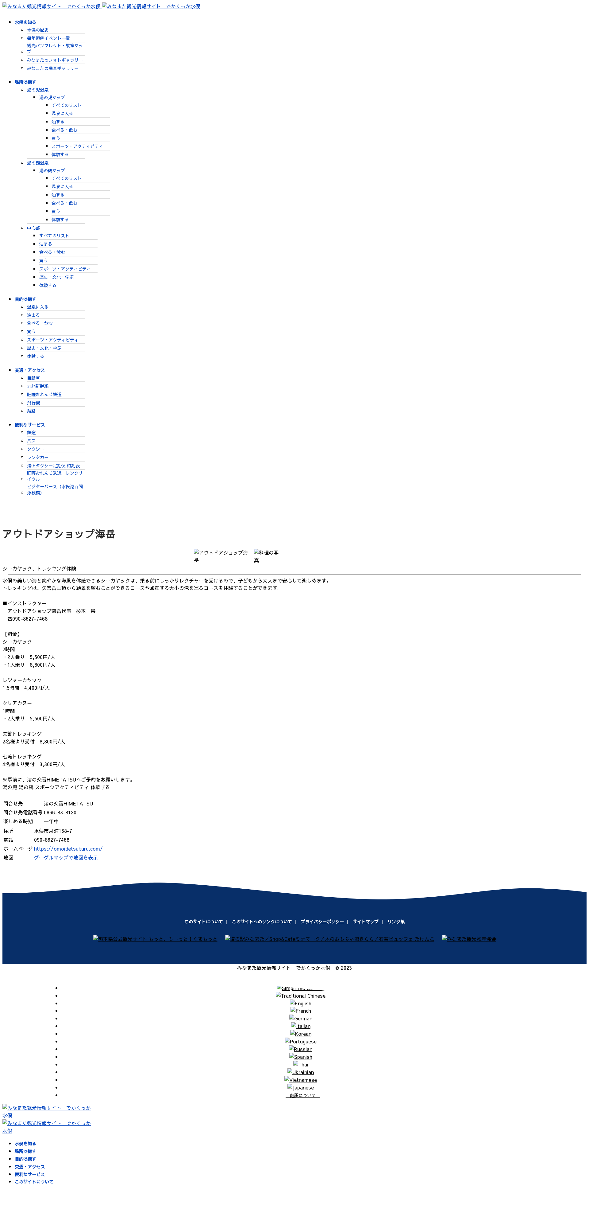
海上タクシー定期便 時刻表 (53, 465)
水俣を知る (25, 22)
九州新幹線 (37, 386)
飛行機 (33, 403)
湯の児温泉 (37, 90)
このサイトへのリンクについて (262, 921)
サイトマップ (366, 921)
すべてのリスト (67, 105)
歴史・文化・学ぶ (56, 277)
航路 (31, 411)
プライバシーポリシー (322, 921)
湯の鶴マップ (52, 170)
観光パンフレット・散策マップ (55, 48)
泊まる (58, 122)
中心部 (33, 228)
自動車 (33, 378)
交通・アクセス (30, 370)
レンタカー (37, 457)
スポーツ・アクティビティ (77, 146)
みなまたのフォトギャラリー (55, 60)
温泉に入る (62, 113)
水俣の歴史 (37, 30)
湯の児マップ (52, 97)
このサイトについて (203, 921)
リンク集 (396, 921)
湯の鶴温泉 (37, 163)
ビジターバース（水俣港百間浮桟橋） (55, 489)
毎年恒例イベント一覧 (48, 38)
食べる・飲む (64, 130)
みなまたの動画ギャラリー (53, 68)
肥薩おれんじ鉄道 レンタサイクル (55, 476)
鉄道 (31, 432)
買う (56, 138)
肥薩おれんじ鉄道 (44, 394)
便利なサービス (30, 425)
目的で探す (25, 299)
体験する (60, 154)
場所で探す (25, 82)
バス (31, 441)
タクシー (35, 449)
